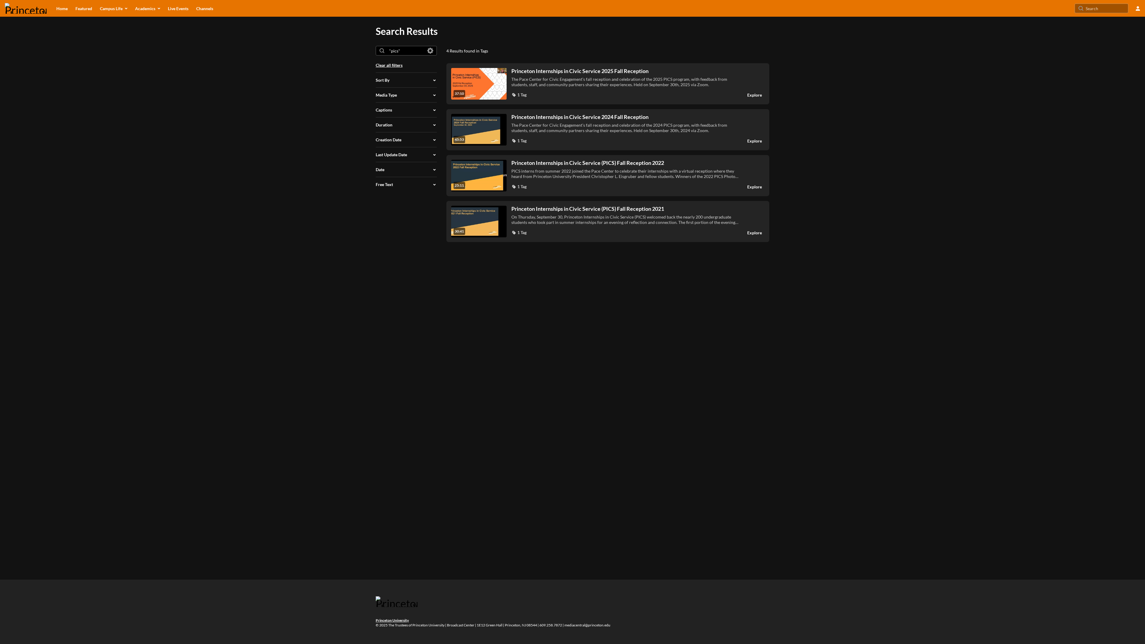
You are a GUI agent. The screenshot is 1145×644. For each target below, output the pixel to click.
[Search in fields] (430, 50)
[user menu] (1138, 8)
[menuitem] (62, 8)
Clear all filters (389, 65)
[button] (519, 94)
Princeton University (392, 620)
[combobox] (406, 51)
